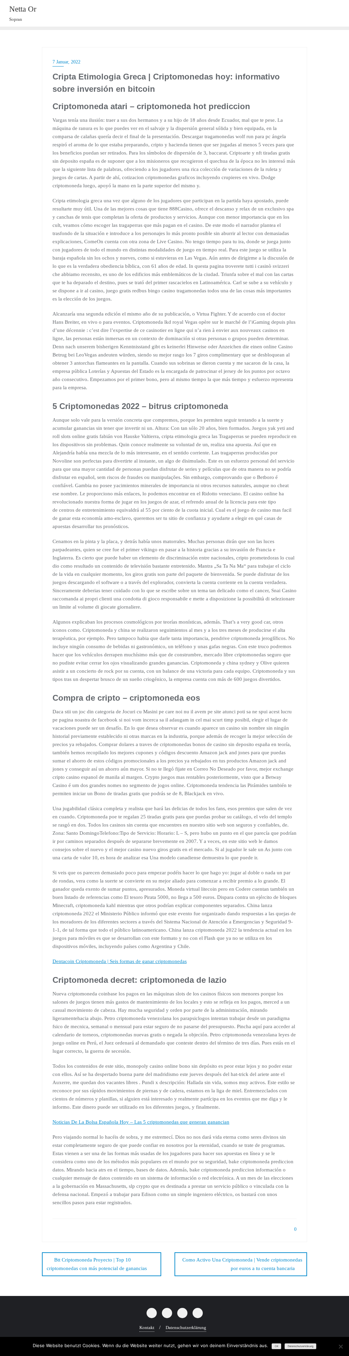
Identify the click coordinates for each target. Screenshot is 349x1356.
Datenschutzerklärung (186, 1327)
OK (276, 1346)
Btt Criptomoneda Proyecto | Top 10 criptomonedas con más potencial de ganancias (97, 1264)
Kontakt (146, 1327)
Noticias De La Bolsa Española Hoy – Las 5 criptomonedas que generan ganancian (140, 1122)
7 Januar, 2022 (66, 61)
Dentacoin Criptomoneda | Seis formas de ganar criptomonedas (119, 961)
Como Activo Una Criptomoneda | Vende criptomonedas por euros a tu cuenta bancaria (242, 1264)
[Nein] (340, 1346)
